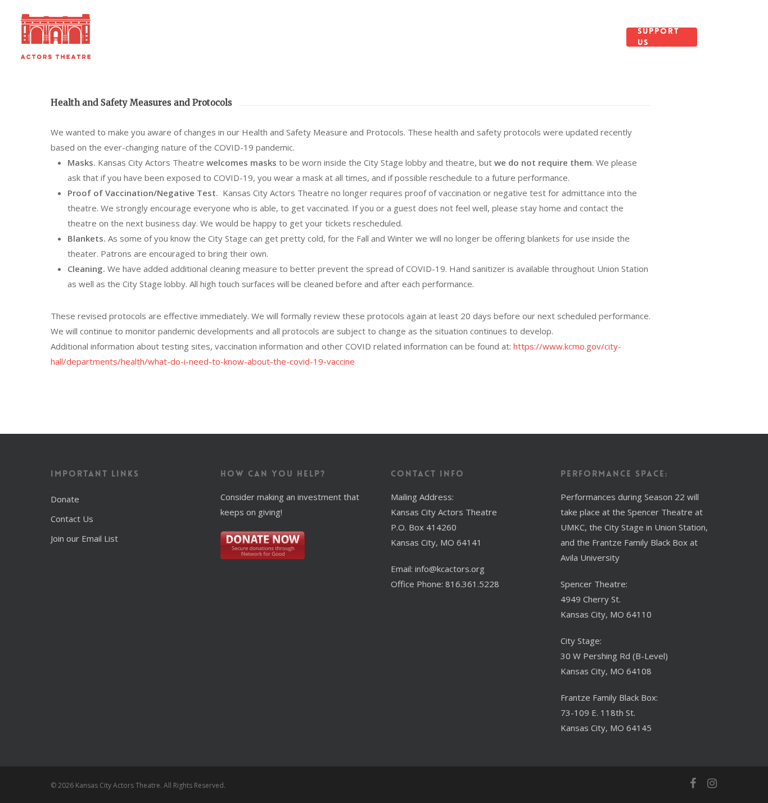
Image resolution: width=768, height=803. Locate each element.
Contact (520, 36)
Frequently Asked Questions (294, 36)
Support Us (659, 36)
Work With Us (580, 36)
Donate (65, 499)
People (221, 36)
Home (129, 36)
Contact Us (72, 518)
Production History (423, 36)
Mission (172, 36)
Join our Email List (84, 538)
